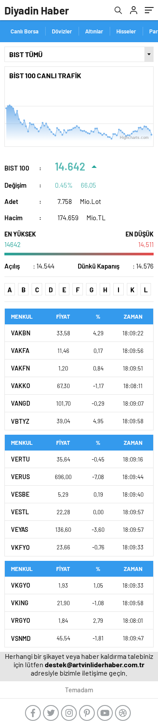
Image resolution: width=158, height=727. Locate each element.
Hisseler (126, 31)
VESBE (20, 494)
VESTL (20, 512)
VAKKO (20, 385)
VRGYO (20, 620)
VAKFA (20, 350)
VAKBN (20, 333)
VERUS (20, 476)
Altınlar (94, 31)
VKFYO (20, 547)
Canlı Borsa (25, 31)
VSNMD (21, 638)
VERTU (20, 459)
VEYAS (19, 529)
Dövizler (62, 31)
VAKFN (20, 368)
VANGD (20, 403)
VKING (20, 603)
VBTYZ (20, 421)
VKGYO (20, 585)
